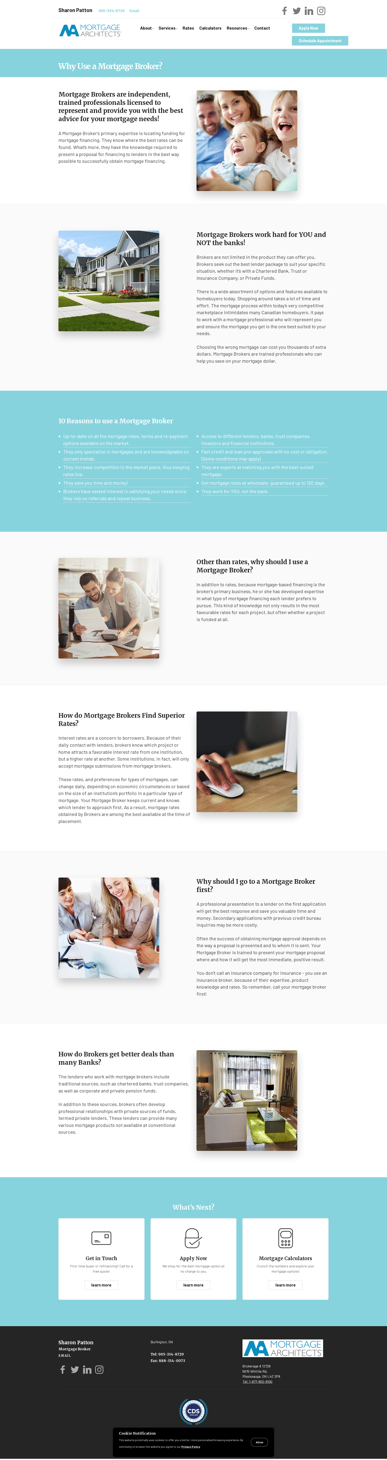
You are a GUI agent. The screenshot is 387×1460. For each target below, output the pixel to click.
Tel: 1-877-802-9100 (257, 1381)
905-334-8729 (112, 10)
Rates (188, 27)
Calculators (210, 27)
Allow (259, 1442)
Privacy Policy (190, 1446)
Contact (262, 27)
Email (134, 10)
